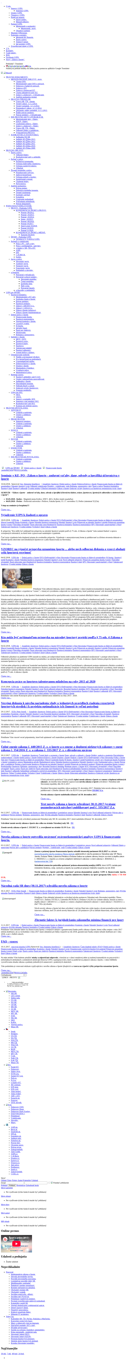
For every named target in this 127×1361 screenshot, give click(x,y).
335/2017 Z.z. (97, 790)
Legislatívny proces (15, 762)
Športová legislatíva (111, 486)
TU (73, 827)
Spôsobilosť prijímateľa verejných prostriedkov (38, 771)
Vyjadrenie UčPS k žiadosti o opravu (24, 515)
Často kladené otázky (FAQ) (91, 947)
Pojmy (14, 1180)
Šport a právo (97, 486)
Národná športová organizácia (46, 522)
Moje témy (5, 1205)
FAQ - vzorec (9, 941)
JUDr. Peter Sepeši (19, 712)
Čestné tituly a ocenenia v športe (51, 755)
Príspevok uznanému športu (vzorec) (97, 560)
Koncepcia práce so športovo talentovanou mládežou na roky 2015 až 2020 (48, 681)
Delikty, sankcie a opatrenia (102, 755)
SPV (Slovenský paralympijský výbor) (106, 525)
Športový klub (6, 488)
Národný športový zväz (20, 486)
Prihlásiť (4, 1185)
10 (17, 470)
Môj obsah (5, 1221)
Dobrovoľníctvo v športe (87, 484)
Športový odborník (20, 488)
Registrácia (21, 1185)
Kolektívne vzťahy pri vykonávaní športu (101, 760)
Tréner (11, 773)
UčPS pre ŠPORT (12, 468)
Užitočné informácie (49, 488)
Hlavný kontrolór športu (10, 522)
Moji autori (5, 1213)
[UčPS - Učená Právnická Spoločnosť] (2, 73)
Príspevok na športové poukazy (83, 764)
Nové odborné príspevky (72, 560)
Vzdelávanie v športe (97, 716)
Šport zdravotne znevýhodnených (43, 525)
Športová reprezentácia (82, 525)
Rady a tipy (17, 951)
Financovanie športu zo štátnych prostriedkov (105, 520)
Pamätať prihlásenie (61, 1183)
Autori (20, 1180)
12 (21, 470)
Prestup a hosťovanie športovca (27, 764)
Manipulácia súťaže (31, 762)
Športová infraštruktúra (72, 769)
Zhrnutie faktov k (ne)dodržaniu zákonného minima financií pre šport (79, 919)
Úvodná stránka (34, 488)
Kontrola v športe (27, 522)
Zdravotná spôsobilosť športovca (83, 773)
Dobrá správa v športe (32, 468)
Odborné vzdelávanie (38, 486)
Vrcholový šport (38, 527)
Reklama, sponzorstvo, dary (81, 486)
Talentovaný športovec (10, 527)
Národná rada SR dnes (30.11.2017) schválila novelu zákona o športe (44, 885)
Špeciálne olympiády (21, 525)
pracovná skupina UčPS (21, 947)
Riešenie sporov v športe (74, 766)
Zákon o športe (63, 488)
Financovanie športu (54, 468)
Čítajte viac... (6, 510)
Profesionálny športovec (10, 766)
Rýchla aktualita (51, 815)
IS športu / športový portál (74, 760)
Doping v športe (63, 758)
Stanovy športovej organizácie (100, 771)
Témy (9, 1180)
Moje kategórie (7, 1188)
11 (19, 470)
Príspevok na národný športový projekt (92, 522)
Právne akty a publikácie (19, 847)
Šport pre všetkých (28, 769)
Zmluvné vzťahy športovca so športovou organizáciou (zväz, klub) (95, 488)
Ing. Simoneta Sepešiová (30, 484)
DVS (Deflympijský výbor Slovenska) (72, 520)
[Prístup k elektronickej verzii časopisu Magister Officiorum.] (8, 73)
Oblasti (4, 1180)
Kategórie (27, 1180)
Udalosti (34, 1180)
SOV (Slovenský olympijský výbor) (100, 689)
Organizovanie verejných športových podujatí (88, 949)
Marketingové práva (47, 762)
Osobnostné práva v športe (108, 762)
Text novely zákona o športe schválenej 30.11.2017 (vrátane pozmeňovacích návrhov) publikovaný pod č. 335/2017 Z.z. (78, 805)
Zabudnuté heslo (32, 1185)
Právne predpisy (16, 815)
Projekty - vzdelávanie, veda (58, 486)
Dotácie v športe (76, 758)
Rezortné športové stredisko (74, 689)
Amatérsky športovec (50, 484)
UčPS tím (15, 520)
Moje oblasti (6, 1196)
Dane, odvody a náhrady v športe (78, 755)
